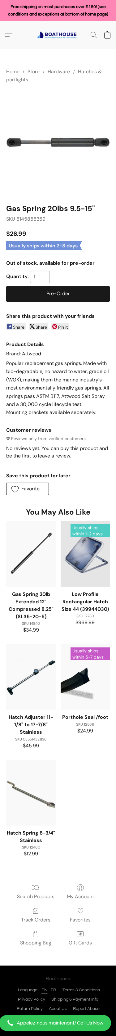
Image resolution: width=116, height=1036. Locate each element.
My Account (80, 896)
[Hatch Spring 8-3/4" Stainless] (30, 793)
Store (34, 71)
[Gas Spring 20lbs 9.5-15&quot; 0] (58, 142)
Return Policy (30, 1009)
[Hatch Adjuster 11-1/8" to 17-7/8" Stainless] (30, 677)
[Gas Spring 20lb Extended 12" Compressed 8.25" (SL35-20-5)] (30, 554)
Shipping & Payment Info (74, 999)
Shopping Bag (35, 942)
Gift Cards (80, 942)
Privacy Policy (31, 999)
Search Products (35, 896)
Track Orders (35, 920)
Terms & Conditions (81, 990)
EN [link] (44, 990)
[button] (58, 1023)
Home (12, 71)
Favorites (80, 920)
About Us (58, 1009)
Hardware (59, 71)
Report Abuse (86, 1009)
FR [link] (53, 990)
